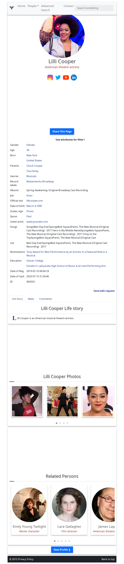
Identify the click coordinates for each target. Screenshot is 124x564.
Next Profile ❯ (62, 549)
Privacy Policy (25, 559)
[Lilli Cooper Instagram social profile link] (50, 77)
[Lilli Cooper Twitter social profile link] (58, 77)
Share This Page (62, 131)
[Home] (11, 8)
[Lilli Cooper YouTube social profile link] (66, 77)
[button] (56, 423)
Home (21, 6)
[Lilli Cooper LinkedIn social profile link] (73, 77)
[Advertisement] (62, 105)
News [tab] (31, 299)
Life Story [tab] (17, 299)
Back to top (108, 559)
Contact (69, 6)
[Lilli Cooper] (62, 35)
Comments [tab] (45, 299)
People (32, 6)
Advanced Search (47, 8)
